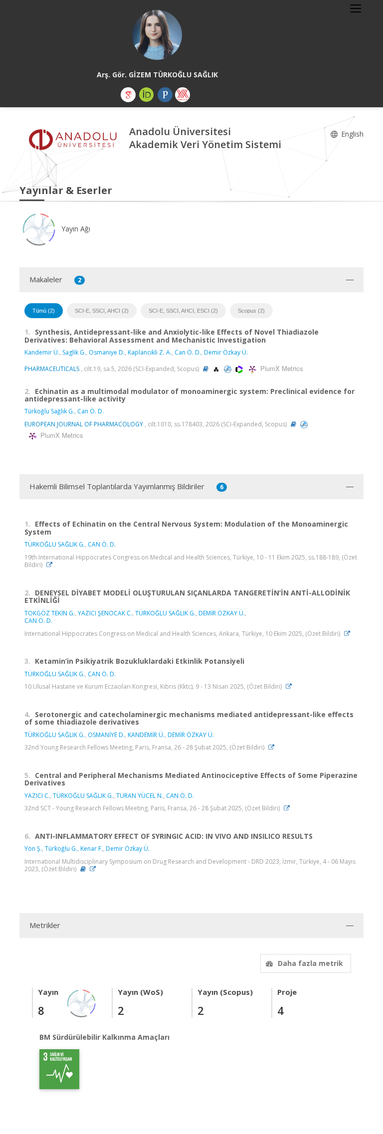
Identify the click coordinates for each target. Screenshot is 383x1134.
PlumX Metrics (280, 368)
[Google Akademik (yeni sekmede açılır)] (128, 94)
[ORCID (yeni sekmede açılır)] (146, 94)
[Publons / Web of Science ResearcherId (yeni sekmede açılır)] (165, 94)
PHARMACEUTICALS (51, 369)
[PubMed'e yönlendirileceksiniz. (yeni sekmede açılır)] (228, 369)
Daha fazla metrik (310, 963)
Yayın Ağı (74, 228)
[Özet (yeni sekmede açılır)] (205, 369)
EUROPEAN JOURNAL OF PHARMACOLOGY (83, 424)
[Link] (51, 565)
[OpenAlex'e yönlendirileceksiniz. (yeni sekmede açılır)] (216, 369)
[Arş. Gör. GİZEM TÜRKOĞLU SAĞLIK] (157, 35)
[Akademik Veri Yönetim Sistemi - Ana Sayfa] (74, 139)
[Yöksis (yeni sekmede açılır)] (182, 94)
